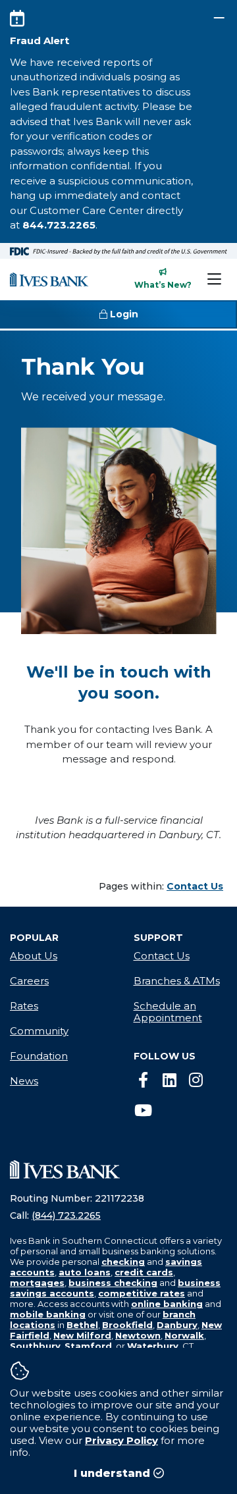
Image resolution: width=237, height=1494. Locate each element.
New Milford (82, 1335)
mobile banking (48, 1314)
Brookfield (127, 1325)
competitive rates (141, 1293)
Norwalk (184, 1335)
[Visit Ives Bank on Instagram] (196, 1080)
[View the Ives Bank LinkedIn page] (170, 1080)
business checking (112, 1282)
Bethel (82, 1325)
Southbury (35, 1346)
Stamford (88, 1346)
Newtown (138, 1335)
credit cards (144, 1272)
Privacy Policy (121, 1440)
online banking (167, 1303)
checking (123, 1261)
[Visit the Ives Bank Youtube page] (143, 1111)
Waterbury (152, 1346)
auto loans (85, 1272)
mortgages (37, 1282)
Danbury (177, 1325)
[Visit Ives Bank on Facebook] (143, 1080)
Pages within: (161, 886)
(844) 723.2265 (66, 1215)
